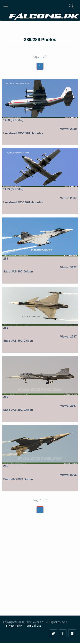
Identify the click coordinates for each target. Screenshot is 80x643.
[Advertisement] (40, 574)
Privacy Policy (14, 625)
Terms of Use (33, 625)
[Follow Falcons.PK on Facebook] (62, 633)
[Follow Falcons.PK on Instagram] (72, 633)
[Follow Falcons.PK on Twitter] (53, 633)
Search (64, 28)
